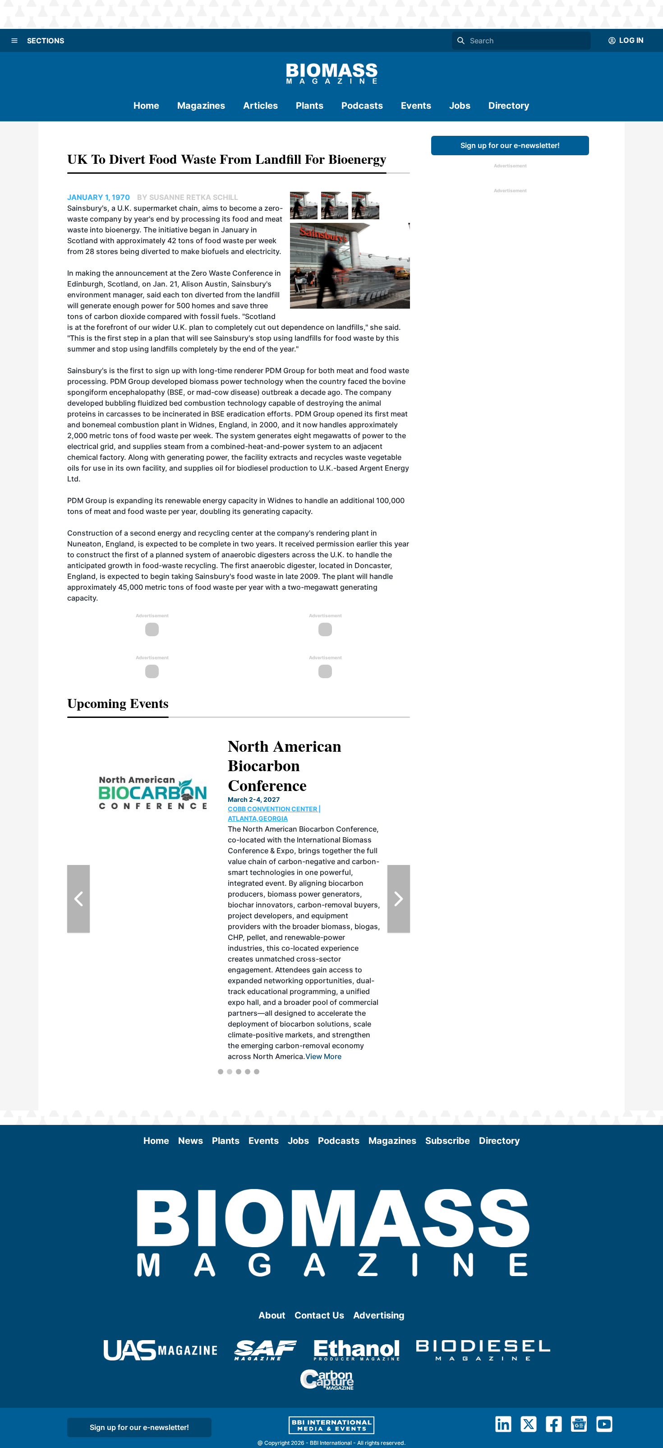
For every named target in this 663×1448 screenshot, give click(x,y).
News (190, 1140)
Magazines (201, 105)
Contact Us (319, 1315)
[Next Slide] (398, 899)
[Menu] (14, 41)
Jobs (459, 105)
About (271, 1315)
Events (416, 105)
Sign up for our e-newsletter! (510, 145)
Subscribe (447, 1140)
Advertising (379, 1315)
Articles (260, 105)
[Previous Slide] (78, 899)
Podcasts (362, 105)
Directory (508, 105)
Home (146, 105)
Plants (309, 105)
